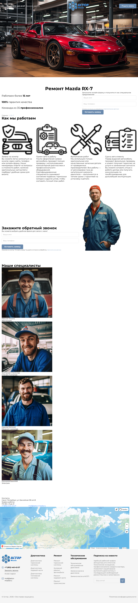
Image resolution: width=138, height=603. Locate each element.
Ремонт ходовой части (60, 577)
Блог (81, 15)
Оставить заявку (93, 112)
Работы (64, 15)
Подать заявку (128, 6)
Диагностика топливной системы (36, 576)
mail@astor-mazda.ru (37, 506)
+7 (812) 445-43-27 (9, 506)
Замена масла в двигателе (77, 572)
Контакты (90, 15)
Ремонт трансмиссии (59, 582)
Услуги (55, 15)
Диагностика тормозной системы (36, 563)
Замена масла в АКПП (80, 576)
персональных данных (111, 109)
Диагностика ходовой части (37, 569)
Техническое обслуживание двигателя (77, 565)
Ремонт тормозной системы (58, 563)
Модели (73, 15)
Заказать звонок (33, 6)
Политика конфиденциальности (122, 597)
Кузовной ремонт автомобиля (59, 570)
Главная (47, 15)
